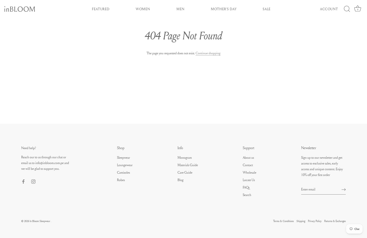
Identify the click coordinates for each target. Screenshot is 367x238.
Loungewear (125, 165)
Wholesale (249, 172)
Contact (248, 165)
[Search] (346, 9)
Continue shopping (208, 53)
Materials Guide (188, 165)
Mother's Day (224, 9)
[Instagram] (33, 180)
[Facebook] (23, 180)
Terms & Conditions (283, 221)
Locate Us (249, 179)
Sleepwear (123, 157)
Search (247, 194)
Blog (181, 179)
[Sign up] (344, 189)
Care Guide (185, 172)
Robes (121, 179)
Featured (101, 9)
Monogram (185, 157)
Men (180, 9)
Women (143, 9)
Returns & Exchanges (335, 221)
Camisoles (123, 172)
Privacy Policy (315, 221)
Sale (267, 9)
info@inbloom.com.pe (49, 162)
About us (248, 157)
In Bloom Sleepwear (40, 221)
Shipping (300, 221)
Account (329, 9)
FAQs (246, 187)
